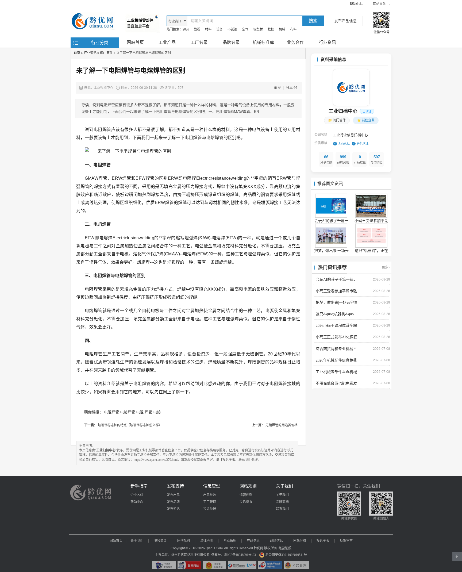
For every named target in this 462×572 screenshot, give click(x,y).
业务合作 (295, 42)
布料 (293, 29)
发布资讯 (173, 509)
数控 (271, 29)
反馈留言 (346, 541)
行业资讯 (327, 42)
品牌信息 (276, 541)
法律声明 (206, 541)
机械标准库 (263, 42)
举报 (277, 88)
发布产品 (173, 495)
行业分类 (99, 42)
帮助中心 (356, 4)
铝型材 (258, 29)
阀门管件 (106, 53)
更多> (386, 267)
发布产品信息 (345, 21)
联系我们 (282, 509)
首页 (77, 53)
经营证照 (285, 548)
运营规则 (246, 495)
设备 (219, 29)
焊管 (148, 412)
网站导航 (299, 541)
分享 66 (291, 88)
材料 (208, 29)
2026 (186, 29)
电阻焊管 (111, 412)
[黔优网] (93, 17)
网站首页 (135, 42)
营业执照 (230, 541)
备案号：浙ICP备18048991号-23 (233, 555)
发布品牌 (173, 502)
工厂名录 (199, 42)
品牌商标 (282, 502)
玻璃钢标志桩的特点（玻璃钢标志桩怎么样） (130, 425)
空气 (245, 29)
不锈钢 (232, 29)
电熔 (157, 412)
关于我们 (282, 495)
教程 (197, 29)
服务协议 (160, 541)
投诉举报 (209, 509)
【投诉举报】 (228, 460)
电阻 (140, 412)
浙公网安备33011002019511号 (286, 555)
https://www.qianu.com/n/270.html (156, 460)
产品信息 (253, 541)
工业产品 (167, 42)
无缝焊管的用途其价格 (281, 425)
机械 (282, 29)
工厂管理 (209, 502)
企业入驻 (136, 495)
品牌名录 (231, 42)
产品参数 (209, 495)
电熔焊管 (127, 412)
